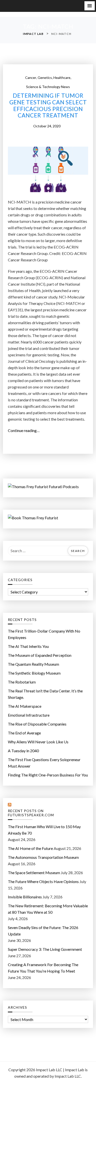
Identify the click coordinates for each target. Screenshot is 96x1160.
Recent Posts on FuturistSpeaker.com (31, 813)
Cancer (30, 77)
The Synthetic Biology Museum (34, 673)
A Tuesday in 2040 (23, 750)
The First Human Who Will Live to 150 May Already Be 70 (44, 829)
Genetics (45, 77)
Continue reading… (25, 431)
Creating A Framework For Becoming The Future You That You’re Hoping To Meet (43, 967)
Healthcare (61, 77)
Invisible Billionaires (25, 896)
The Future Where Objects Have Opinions (43, 881)
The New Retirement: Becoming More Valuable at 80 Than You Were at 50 (48, 908)
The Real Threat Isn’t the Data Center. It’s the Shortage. (45, 694)
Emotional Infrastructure (28, 715)
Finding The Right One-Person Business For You (48, 775)
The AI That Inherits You (28, 646)
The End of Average (24, 732)
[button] (89, 5)
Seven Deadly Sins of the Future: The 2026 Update (43, 930)
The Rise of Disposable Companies (37, 724)
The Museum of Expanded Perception (39, 655)
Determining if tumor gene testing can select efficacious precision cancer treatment (48, 105)
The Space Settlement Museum (34, 872)
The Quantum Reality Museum (33, 664)
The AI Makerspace (24, 706)
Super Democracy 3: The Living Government (45, 949)
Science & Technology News (48, 87)
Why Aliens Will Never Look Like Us (38, 741)
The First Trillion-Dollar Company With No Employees (44, 634)
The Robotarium (22, 682)
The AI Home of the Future (30, 848)
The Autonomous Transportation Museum (43, 857)
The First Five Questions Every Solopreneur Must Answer (44, 762)
